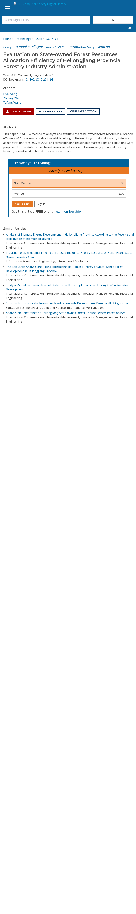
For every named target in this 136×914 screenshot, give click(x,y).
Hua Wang (10, 94)
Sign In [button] (83, 170)
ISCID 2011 (53, 39)
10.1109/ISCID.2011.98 (38, 79)
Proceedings (23, 39)
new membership (67, 211)
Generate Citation (83, 111)
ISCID (38, 39)
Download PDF (21, 111)
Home (7, 39)
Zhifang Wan (11, 98)
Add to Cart (22, 204)
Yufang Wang (12, 102)
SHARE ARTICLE (52, 111)
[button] (130, 28)
